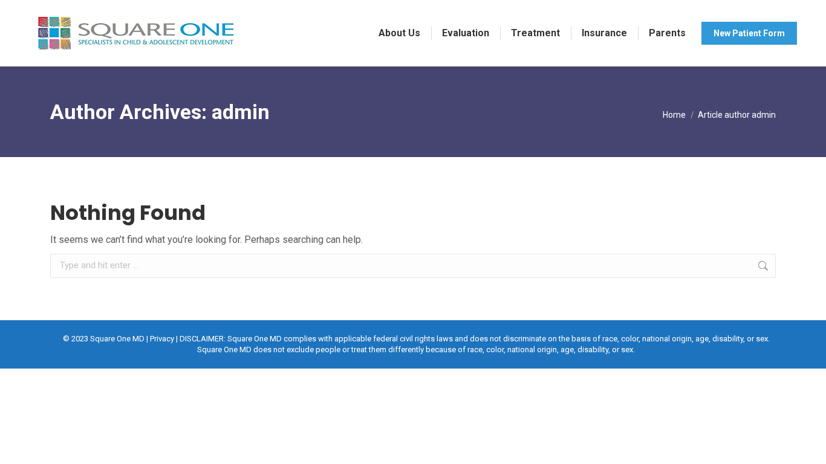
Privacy (162, 338)
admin (241, 112)
